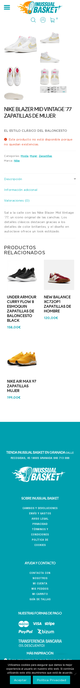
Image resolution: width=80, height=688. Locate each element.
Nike (17, 160)
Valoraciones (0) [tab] (17, 200)
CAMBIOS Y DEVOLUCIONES (40, 508)
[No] (75, 674)
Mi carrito (40, 594)
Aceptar (20, 680)
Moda (24, 156)
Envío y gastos (40, 513)
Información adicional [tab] (20, 189)
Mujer (33, 156)
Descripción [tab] (13, 178)
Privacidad (40, 524)
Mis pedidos (40, 589)
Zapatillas (45, 156)
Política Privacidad (51, 680)
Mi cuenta (40, 583)
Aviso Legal (40, 518)
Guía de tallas (40, 599)
